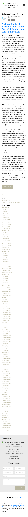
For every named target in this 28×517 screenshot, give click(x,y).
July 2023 (5, 209)
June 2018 (5, 324)
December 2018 (6, 312)
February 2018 (6, 332)
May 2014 (5, 414)
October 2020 (6, 270)
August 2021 (5, 251)
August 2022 (5, 230)
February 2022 (6, 240)
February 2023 (6, 219)
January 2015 (6, 398)
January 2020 (6, 288)
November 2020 (6, 268)
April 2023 (5, 215)
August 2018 (5, 320)
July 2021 (4, 253)
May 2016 (4, 368)
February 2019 (6, 309)
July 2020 (5, 276)
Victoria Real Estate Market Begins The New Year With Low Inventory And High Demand (14, 27)
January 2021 (5, 265)
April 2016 (5, 370)
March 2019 (5, 307)
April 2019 (5, 305)
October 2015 (6, 381)
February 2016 (6, 373)
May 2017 (4, 349)
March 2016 (5, 372)
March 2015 (5, 394)
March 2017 (5, 352)
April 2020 (5, 282)
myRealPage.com (17, 497)
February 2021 (6, 263)
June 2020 (5, 278)
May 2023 (5, 213)
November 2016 (6, 358)
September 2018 (6, 318)
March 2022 (5, 238)
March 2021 (5, 261)
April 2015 (5, 393)
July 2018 (4, 322)
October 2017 (6, 339)
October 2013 (6, 427)
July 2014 (4, 410)
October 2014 (6, 404)
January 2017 (6, 356)
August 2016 (5, 364)
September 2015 (6, 383)
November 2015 (6, 379)
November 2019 (6, 291)
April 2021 (5, 259)
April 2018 (5, 328)
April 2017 (5, 351)
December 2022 (6, 223)
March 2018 (5, 330)
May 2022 (5, 234)
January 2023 (6, 221)
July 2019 (4, 299)
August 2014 (5, 408)
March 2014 (5, 417)
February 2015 (6, 396)
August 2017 (5, 343)
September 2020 (7, 272)
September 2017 (6, 341)
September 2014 (6, 406)
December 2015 (6, 377)
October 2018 (6, 316)
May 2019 (4, 303)
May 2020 (5, 280)
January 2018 (5, 333)
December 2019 (6, 290)
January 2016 (6, 375)
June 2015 (5, 389)
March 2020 (5, 284)
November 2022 (6, 225)
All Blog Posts (6, 200)
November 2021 (6, 246)
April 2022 (5, 236)
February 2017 (6, 354)
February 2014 (6, 419)
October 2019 (6, 293)
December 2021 (6, 244)
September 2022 (6, 228)
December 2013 (6, 423)
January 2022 (6, 242)
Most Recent (5, 207)
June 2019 (5, 301)
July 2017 (4, 345)
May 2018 (4, 326)
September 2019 (6, 295)
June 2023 (5, 211)
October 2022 (6, 227)
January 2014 (6, 421)
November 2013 (6, 425)
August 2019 (5, 297)
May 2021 (4, 257)
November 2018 (6, 314)
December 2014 (6, 400)
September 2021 (6, 249)
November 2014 (6, 402)
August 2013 (5, 431)
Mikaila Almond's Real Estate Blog (11, 202)
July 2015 (4, 387)
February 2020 (6, 286)
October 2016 (6, 360)
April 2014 (5, 415)
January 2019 (6, 310)
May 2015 (4, 391)
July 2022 (5, 232)
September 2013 (6, 429)
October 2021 (6, 247)
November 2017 (6, 337)
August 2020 (5, 274)
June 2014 (5, 412)
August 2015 (5, 385)
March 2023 (5, 217)
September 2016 (6, 362)
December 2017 (6, 335)
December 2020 (6, 267)
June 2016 (5, 366)
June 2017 (5, 347)
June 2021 (5, 255)
